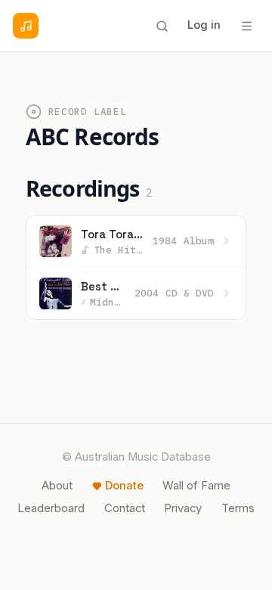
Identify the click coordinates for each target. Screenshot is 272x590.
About (57, 485)
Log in (204, 25)
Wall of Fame (196, 485)
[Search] (162, 26)
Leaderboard (51, 508)
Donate (124, 485)
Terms (238, 508)
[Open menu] (246, 26)
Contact (124, 508)
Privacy (183, 508)
